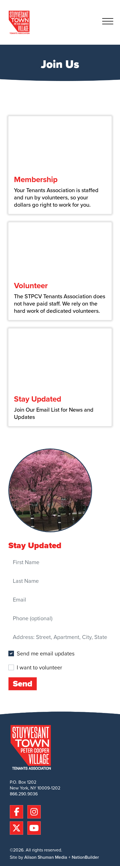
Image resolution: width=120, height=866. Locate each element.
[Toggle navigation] (107, 22)
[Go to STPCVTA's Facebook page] (18, 811)
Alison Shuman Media (45, 857)
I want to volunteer (39, 667)
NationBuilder (85, 857)
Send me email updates (46, 653)
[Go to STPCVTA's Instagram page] (34, 811)
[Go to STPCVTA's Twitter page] (18, 827)
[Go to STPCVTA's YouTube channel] (34, 827)
